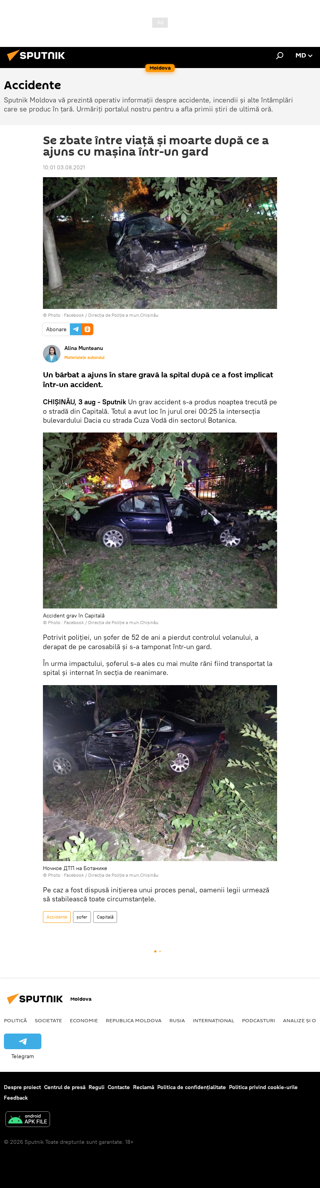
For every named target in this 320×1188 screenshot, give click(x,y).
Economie (84, 1020)
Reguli (97, 1087)
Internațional (213, 1020)
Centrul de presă (64, 1087)
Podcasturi (258, 1020)
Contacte (119, 1087)
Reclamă (143, 1087)
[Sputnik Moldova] (38, 62)
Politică (15, 1020)
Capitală (105, 917)
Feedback (16, 1097)
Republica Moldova (134, 1020)
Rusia (177, 1020)
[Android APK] (27, 1120)
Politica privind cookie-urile (263, 1087)
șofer (81, 917)
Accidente (56, 917)
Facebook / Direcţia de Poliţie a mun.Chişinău (111, 315)
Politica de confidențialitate (191, 1087)
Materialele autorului (84, 357)
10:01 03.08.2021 (64, 167)
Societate (48, 1020)
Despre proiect (22, 1087)
